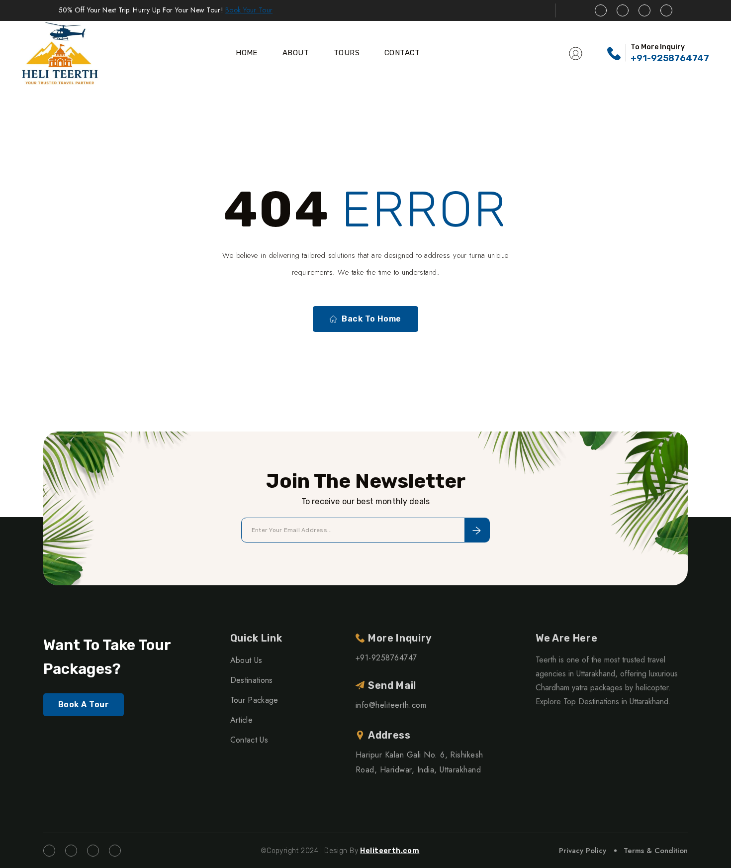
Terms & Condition (656, 850)
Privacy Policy (582, 850)
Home (247, 52)
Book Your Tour (249, 10)
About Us (246, 660)
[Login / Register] (575, 52)
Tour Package (254, 700)
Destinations (251, 680)
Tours (347, 52)
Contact (402, 52)
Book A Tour (83, 704)
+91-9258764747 (670, 58)
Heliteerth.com (389, 851)
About (295, 52)
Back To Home (371, 319)
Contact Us (249, 740)
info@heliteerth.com (391, 705)
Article (241, 720)
